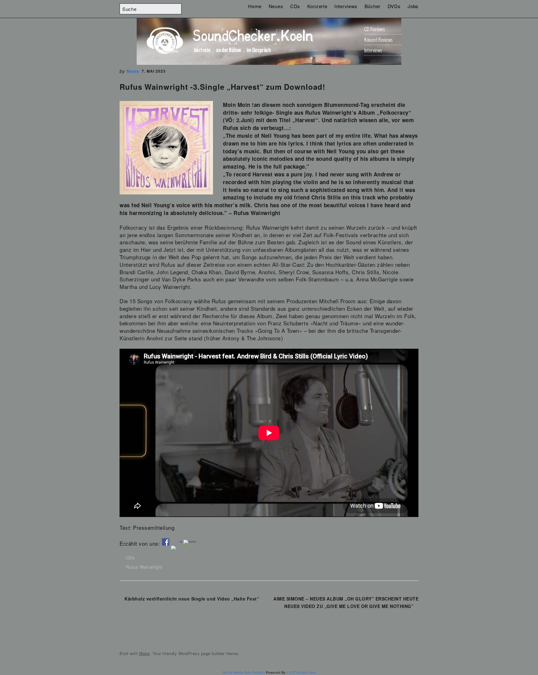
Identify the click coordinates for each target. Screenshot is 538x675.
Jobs (413, 6)
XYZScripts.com (302, 672)
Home (255, 6)
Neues (276, 6)
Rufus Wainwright (144, 567)
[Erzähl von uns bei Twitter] (174, 549)
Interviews (345, 6)
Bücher (372, 6)
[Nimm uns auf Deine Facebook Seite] (165, 542)
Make (144, 653)
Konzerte (317, 6)
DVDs (394, 6)
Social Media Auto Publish (243, 672)
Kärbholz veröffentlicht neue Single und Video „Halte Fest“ (192, 599)
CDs (295, 6)
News (132, 71)
